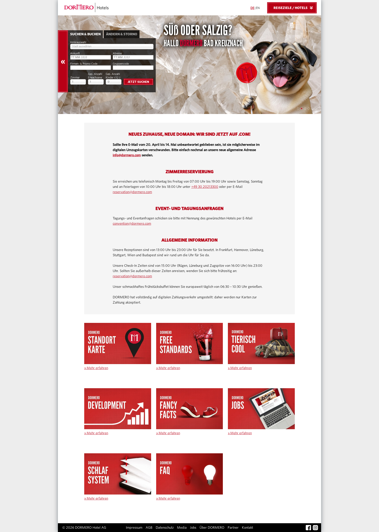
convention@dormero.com (132, 223)
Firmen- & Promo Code (83, 63)
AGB (149, 527)
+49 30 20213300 (204, 187)
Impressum (134, 527)
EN (258, 8)
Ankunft (75, 53)
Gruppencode (121, 63)
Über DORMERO (212, 527)
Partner (233, 527)
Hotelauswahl (78, 42)
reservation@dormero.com (132, 192)
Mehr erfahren (96, 368)
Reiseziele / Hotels (294, 8)
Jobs (193, 527)
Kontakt (247, 527)
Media (182, 527)
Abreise (117, 53)
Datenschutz (165, 527)
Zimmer (75, 77)
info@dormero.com (127, 155)
